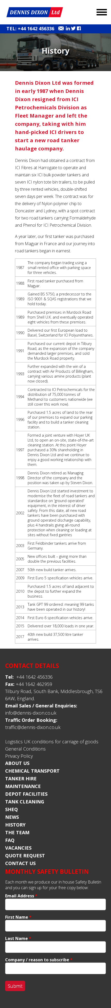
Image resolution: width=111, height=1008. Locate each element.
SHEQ (11, 809)
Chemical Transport (32, 771)
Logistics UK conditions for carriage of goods (51, 741)
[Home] (34, 15)
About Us (17, 763)
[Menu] (99, 10)
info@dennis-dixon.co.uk (30, 713)
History (15, 825)
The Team (17, 832)
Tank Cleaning (24, 802)
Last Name (18, 938)
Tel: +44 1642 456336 (30, 28)
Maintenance (23, 786)
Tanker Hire (21, 778)
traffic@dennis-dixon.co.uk (32, 727)
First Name (18, 917)
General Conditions (25, 749)
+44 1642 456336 (29, 677)
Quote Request (25, 855)
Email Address (21, 896)
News (12, 817)
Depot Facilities (26, 794)
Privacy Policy (19, 756)
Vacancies (18, 848)
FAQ (9, 840)
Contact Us (20, 863)
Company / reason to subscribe (39, 960)
